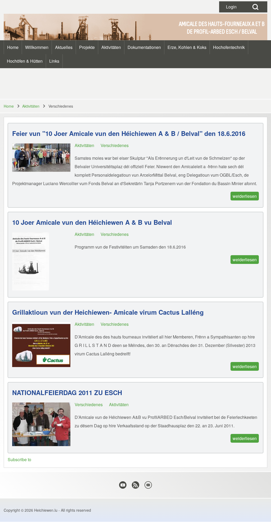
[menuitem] (13, 47)
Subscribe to (19, 459)
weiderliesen (245, 196)
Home (9, 106)
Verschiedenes (115, 145)
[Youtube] (123, 485)
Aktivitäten (30, 106)
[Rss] (135, 485)
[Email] (148, 485)
